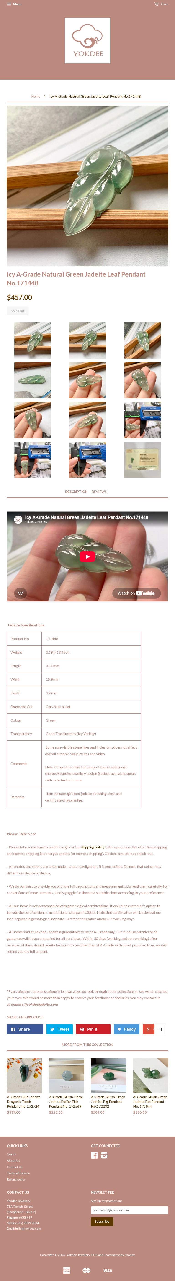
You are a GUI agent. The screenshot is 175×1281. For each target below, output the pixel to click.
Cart (164, 4)
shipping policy (92, 847)
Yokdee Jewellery (78, 1255)
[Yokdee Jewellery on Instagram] (104, 1157)
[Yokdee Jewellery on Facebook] (94, 1157)
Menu (16, 4)
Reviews (99, 491)
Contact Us (14, 1167)
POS (94, 1255)
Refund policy (16, 1179)
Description (76, 491)
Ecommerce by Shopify (119, 1255)
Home (35, 96)
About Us (13, 1160)
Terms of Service (18, 1173)
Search (11, 1154)
